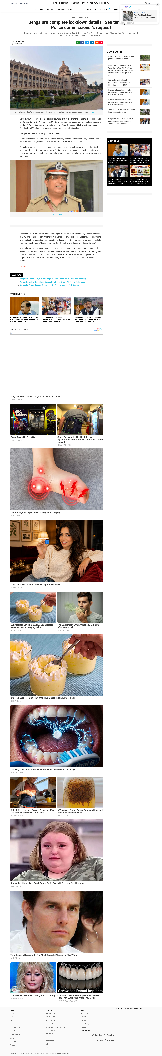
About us (84, 1013)
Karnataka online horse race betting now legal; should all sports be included (52, 282)
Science (71, 9)
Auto (12, 1038)
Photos (13, 1041)
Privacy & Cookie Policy (55, 1027)
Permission (50, 1017)
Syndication (50, 1020)
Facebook (111, 1035)
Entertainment (91, 9)
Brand (83, 1017)
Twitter (98, 1035)
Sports (80, 9)
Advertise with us (52, 1013)
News (41, 9)
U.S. (47, 1047)
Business (49, 9)
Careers (84, 1020)
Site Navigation (87, 1024)
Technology (60, 9)
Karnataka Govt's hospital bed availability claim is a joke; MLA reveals (49, 285)
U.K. (47, 1044)
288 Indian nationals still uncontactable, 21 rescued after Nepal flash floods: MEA (56, 319)
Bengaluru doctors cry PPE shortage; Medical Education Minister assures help (53, 279)
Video (116, 9)
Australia (49, 1033)
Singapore (50, 1040)
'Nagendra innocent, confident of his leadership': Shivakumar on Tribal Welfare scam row (88, 319)
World (12, 1020)
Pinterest (111, 1040)
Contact (84, 1027)
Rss (101, 1040)
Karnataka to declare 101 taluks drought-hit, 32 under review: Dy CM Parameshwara (24, 319)
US (11, 1017)
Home (33, 9)
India (12, 1013)
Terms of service (52, 1024)
